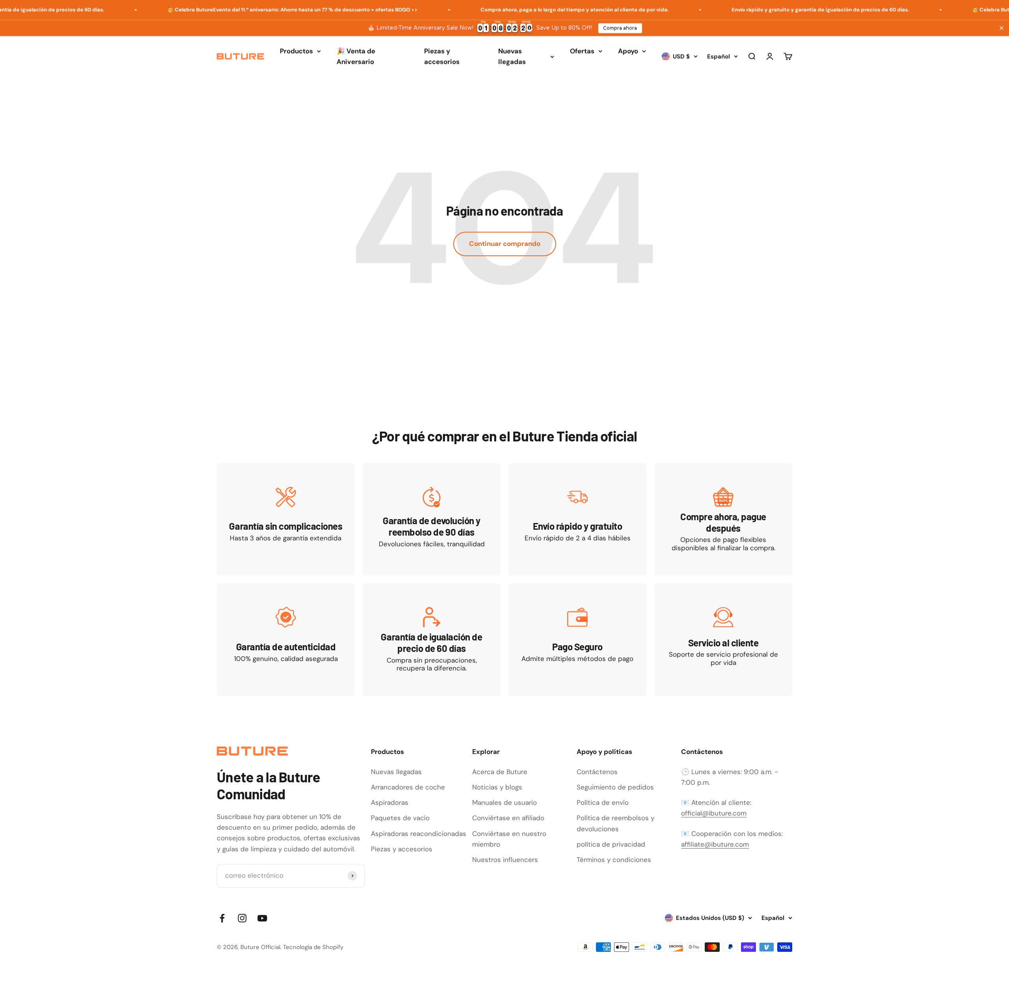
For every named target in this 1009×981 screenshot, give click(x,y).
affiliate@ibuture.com (715, 844)
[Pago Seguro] (577, 639)
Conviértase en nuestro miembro (509, 839)
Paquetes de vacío (400, 817)
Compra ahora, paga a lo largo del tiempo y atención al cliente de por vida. (540, 9)
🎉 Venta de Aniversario (356, 56)
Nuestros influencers (505, 859)
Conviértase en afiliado (508, 817)
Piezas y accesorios (442, 56)
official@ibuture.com (714, 813)
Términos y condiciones (614, 859)
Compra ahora (620, 28)
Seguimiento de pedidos (615, 787)
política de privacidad (611, 844)
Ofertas (582, 51)
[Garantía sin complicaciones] (286, 519)
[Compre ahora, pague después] (723, 519)
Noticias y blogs (497, 787)
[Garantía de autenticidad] (286, 639)
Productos (296, 51)
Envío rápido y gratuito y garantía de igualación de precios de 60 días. (786, 9)
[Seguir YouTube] (262, 918)
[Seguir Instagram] (242, 918)
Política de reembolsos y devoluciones (615, 823)
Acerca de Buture (499, 771)
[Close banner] (1001, 28)
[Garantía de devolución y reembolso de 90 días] (432, 519)
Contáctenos (597, 771)
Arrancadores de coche (408, 787)
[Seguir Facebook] (222, 918)
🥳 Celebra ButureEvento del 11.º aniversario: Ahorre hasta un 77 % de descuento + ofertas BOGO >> (258, 9)
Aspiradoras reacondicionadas (418, 833)
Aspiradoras (389, 802)
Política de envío (603, 802)
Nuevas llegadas (512, 56)
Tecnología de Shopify (313, 947)
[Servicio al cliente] (723, 639)
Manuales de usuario (504, 802)
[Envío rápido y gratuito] (577, 519)
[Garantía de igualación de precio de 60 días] (432, 639)
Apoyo (628, 51)
